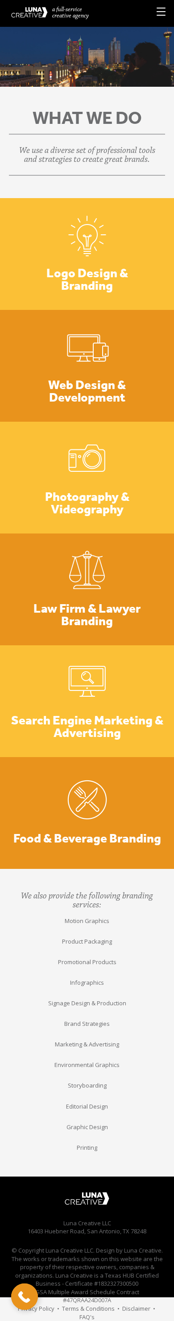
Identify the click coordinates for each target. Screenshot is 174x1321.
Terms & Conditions (88, 1308)
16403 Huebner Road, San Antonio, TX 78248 (87, 1231)
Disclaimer (136, 1308)
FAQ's (87, 1317)
